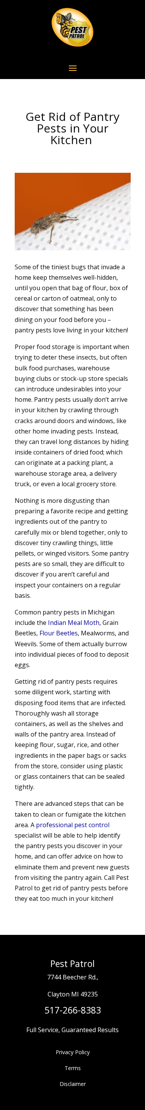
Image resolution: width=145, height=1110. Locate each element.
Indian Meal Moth (73, 622)
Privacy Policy (73, 1052)
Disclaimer (73, 1084)
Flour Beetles (58, 633)
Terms (73, 1068)
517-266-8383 (72, 1010)
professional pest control (72, 825)
